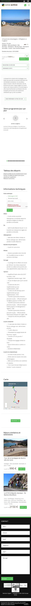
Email (4, 539)
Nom (4, 526)
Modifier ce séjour (9, 65)
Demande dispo (7, 68)
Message (5, 558)
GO (8, 210)
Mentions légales (7, 593)
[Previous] (3, 23)
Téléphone (6, 545)
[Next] (27, 23)
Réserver (23, 59)
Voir (20, 469)
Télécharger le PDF (13, 196)
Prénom (5, 533)
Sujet (4, 552)
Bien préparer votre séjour (14, 99)
